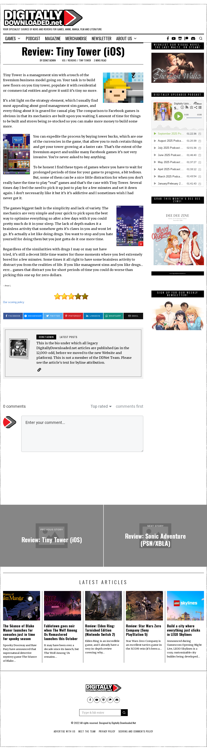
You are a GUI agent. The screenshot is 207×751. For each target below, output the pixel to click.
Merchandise (76, 38)
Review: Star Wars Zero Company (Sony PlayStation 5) (143, 630)
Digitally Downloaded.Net (124, 723)
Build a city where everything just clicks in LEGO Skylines (183, 630)
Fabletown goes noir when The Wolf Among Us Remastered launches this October (61, 632)
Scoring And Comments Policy (135, 731)
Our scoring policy (13, 302)
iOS (63, 60)
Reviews (72, 60)
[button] (124, 712)
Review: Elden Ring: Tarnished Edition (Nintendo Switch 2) (100, 630)
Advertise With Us (64, 731)
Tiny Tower (85, 60)
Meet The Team (87, 731)
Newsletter (101, 38)
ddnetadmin (49, 60)
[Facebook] (168, 38)
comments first (129, 406)
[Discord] (193, 38)
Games (10, 38)
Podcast (33, 38)
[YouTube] (174, 38)
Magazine (53, 38)
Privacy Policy (107, 731)
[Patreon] (186, 38)
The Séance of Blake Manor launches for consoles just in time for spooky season (19, 632)
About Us (124, 38)
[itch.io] (180, 38)
